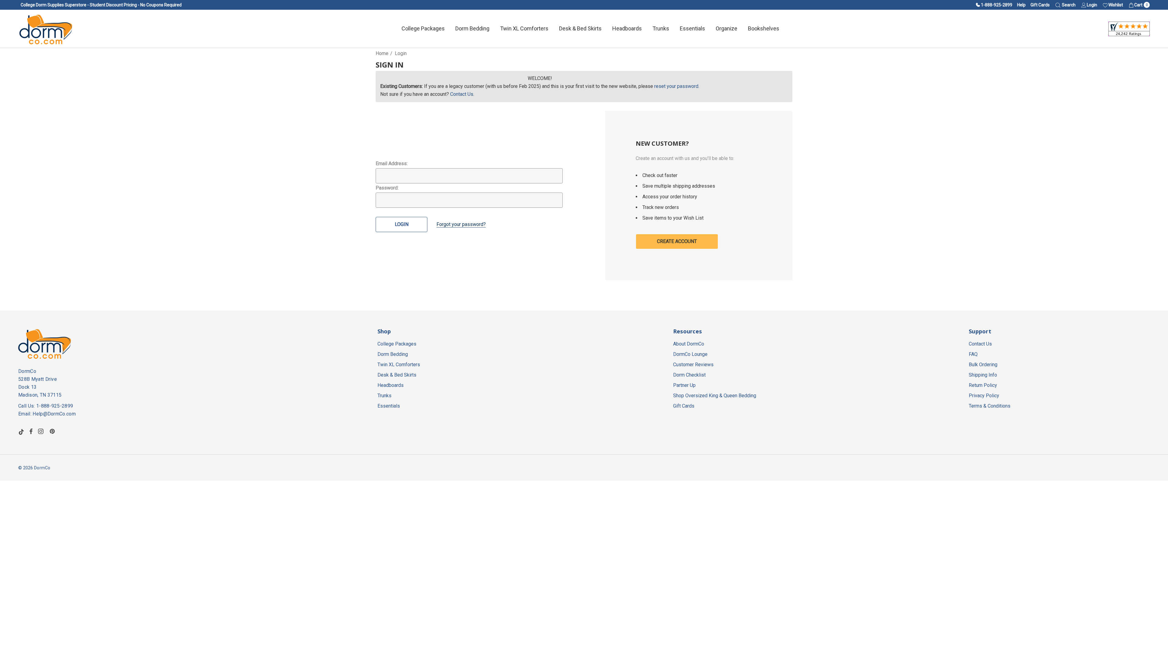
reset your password (676, 86)
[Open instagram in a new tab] (41, 431)
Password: (387, 188)
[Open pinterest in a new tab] (53, 431)
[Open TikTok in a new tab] (21, 431)
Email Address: (392, 163)
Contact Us (461, 94)
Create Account (677, 241)
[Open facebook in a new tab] (31, 431)
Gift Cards (1040, 4)
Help (1021, 4)
